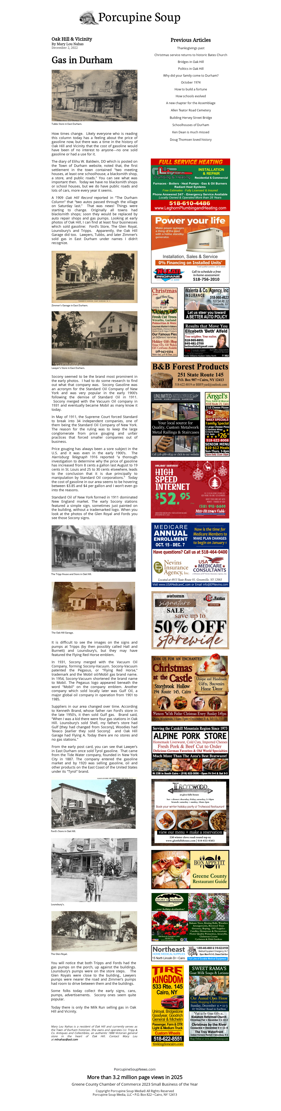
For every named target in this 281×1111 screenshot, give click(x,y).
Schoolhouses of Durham (190, 125)
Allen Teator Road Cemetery (191, 110)
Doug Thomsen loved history (191, 139)
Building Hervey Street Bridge (191, 118)
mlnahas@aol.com (66, 1039)
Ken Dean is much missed (190, 132)
